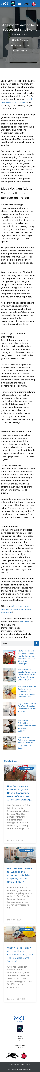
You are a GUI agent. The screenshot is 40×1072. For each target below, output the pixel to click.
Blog (20, 1041)
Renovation (21, 50)
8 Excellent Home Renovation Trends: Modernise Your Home (16, 609)
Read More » (11, 834)
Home (20, 1036)
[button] (19, 3)
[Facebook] (18, 1021)
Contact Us (20, 1047)
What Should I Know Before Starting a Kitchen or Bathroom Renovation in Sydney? (27, 725)
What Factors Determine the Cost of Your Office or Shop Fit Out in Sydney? (26, 742)
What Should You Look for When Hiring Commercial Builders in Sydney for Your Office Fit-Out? (27, 674)
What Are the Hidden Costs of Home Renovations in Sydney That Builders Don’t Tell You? (27, 691)
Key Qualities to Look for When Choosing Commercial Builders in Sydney (27, 707)
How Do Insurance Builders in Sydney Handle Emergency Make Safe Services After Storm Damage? (26, 657)
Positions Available (20, 1045)
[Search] (36, 643)
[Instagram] (21, 1021)
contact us (25, 621)
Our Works (20, 1043)
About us (20, 1038)
